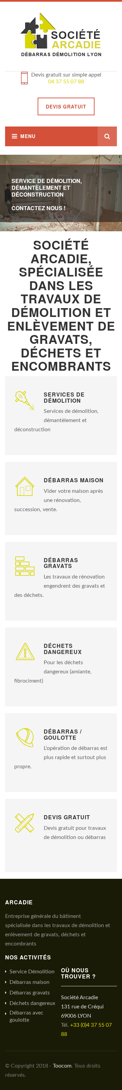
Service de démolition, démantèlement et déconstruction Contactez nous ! (47, 194)
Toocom (62, 1066)
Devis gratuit (66, 106)
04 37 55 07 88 (66, 81)
